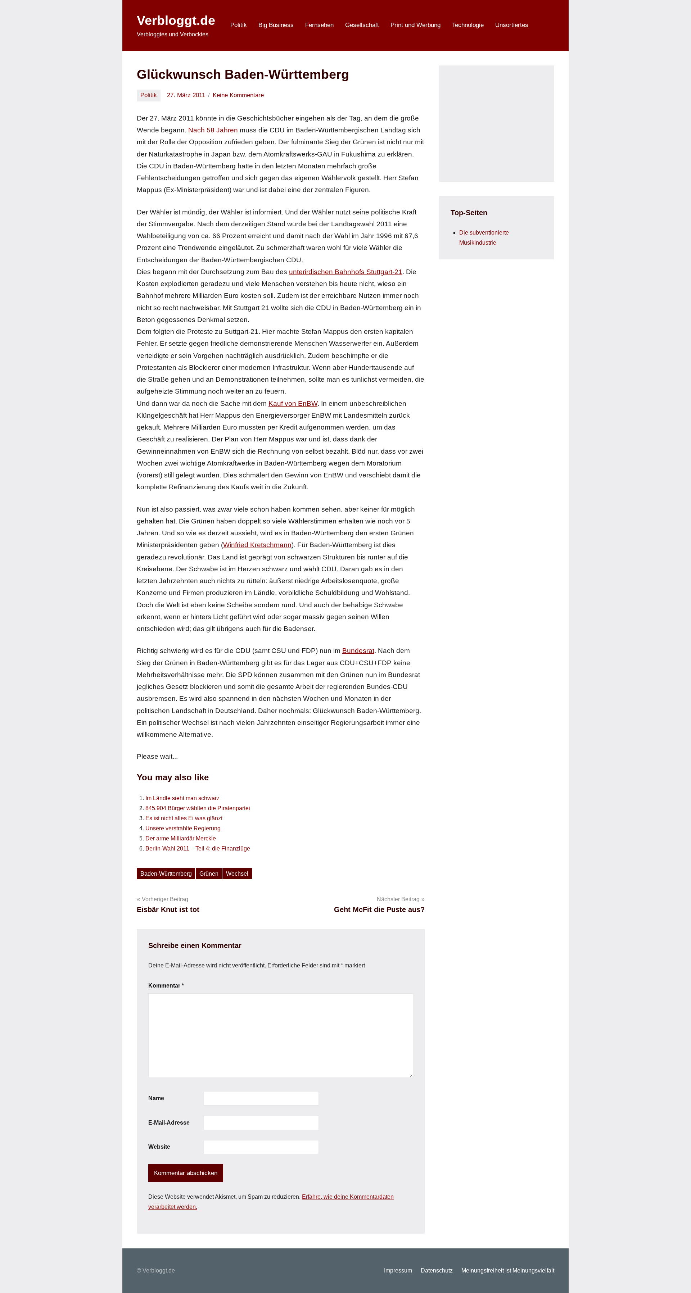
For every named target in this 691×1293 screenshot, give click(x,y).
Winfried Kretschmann (257, 545)
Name (156, 1098)
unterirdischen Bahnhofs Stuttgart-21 (345, 272)
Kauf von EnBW (292, 403)
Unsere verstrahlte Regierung (183, 828)
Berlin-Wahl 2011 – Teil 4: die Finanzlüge (197, 848)
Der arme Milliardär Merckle (180, 838)
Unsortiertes (511, 25)
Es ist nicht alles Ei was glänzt (183, 818)
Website (159, 1147)
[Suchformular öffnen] (544, 25)
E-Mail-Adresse (169, 1123)
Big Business (276, 25)
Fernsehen (319, 25)
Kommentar (166, 986)
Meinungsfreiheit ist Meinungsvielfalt (507, 1270)
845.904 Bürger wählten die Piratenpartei (197, 808)
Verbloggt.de (176, 20)
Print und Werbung (415, 25)
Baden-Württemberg (166, 874)
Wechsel (237, 874)
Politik (238, 25)
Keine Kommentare (238, 95)
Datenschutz (437, 1270)
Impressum (398, 1270)
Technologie (468, 25)
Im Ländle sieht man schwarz (182, 798)
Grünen (208, 874)
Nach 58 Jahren (213, 130)
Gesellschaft (362, 25)
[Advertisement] (505, 122)
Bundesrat (358, 650)
